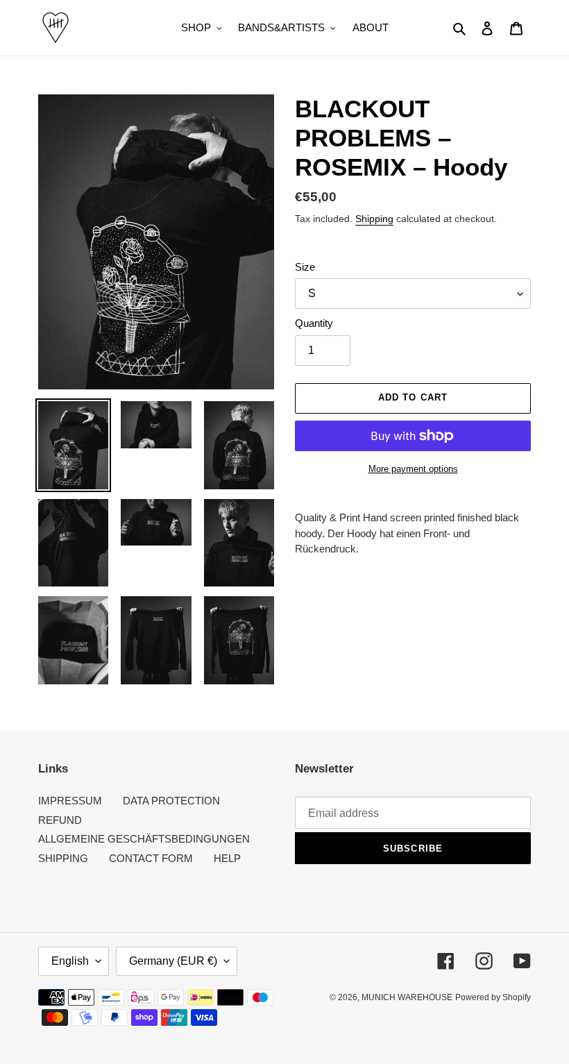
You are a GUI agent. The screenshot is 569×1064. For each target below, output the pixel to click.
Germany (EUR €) (173, 961)
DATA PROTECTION (171, 801)
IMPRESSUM (70, 801)
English (70, 961)
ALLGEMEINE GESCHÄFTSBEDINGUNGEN (144, 839)
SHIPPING (63, 858)
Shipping (374, 218)
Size (305, 267)
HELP (227, 858)
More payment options (413, 469)
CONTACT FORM (151, 858)
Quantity (314, 323)
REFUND (60, 820)
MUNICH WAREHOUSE (407, 997)
